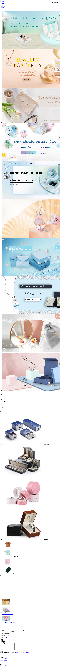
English (58, 2)
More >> (1, 624)
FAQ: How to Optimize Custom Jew (8, 622)
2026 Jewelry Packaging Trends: (7, 614)
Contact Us (2, 626)
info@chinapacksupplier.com (8, 637)
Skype (3, 654)
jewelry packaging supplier (25, 652)
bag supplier (19, 652)
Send (1, 651)
